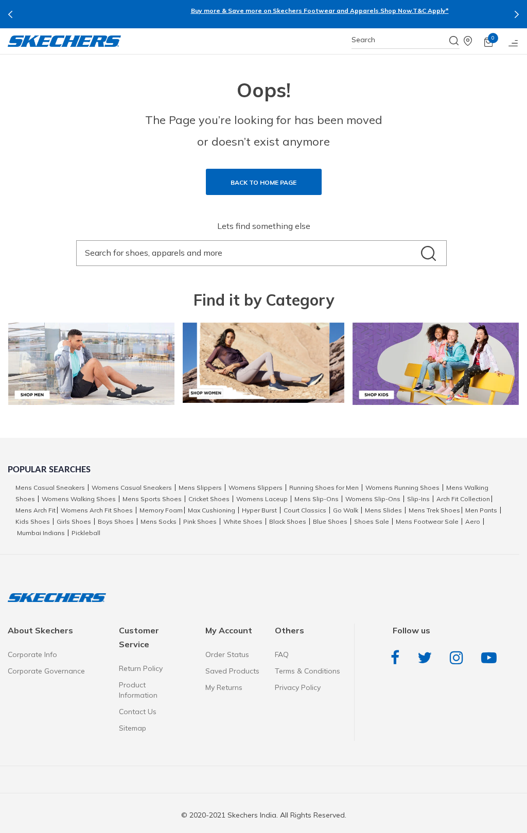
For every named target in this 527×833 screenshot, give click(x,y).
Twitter (427, 658)
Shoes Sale (371, 521)
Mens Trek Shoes (434, 510)
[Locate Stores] (474, 41)
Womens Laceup (262, 499)
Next (517, 14)
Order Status (227, 654)
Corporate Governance (46, 671)
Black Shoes (287, 521)
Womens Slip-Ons (372, 499)
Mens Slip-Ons (316, 499)
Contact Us (137, 711)
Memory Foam (161, 510)
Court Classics (305, 510)
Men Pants (481, 510)
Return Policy (141, 668)
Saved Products (232, 671)
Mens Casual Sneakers (50, 487)
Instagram (459, 658)
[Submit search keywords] (454, 40)
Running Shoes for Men (324, 487)
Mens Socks (158, 521)
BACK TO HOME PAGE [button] (263, 182)
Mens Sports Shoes (152, 499)
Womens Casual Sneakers (132, 487)
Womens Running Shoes (402, 487)
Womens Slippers (256, 487)
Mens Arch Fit (35, 510)
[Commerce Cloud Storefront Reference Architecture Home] (64, 41)
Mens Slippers (200, 487)
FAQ (282, 654)
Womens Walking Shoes (79, 499)
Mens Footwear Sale (427, 521)
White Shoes (242, 521)
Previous (10, 14)
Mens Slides (383, 510)
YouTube (491, 658)
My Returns (223, 687)
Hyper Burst (259, 510)
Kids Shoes (32, 521)
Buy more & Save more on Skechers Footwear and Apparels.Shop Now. (246, 10)
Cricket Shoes (209, 499)
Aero (472, 521)
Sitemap (132, 728)
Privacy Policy (298, 687)
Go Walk (345, 510)
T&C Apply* (375, 10)
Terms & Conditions (307, 671)
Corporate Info (32, 654)
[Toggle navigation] (513, 41)
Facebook (398, 658)
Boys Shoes (116, 521)
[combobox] (406, 40)
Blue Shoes (330, 521)
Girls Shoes (74, 521)
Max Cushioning (211, 510)
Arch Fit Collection (463, 499)
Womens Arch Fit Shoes (97, 510)
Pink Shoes (200, 521)
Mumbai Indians (41, 533)
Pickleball (86, 533)
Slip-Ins (418, 499)
